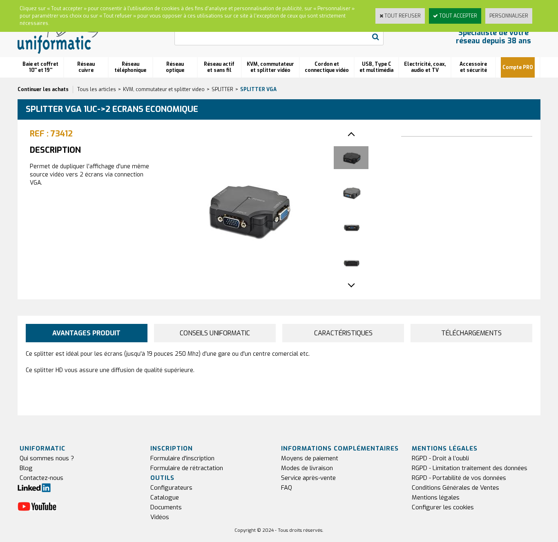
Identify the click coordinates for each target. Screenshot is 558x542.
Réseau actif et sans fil (219, 67)
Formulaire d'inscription (182, 458)
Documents (166, 507)
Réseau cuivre (86, 67)
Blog (26, 468)
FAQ (286, 488)
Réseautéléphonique (130, 67)
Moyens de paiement (309, 458)
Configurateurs (171, 488)
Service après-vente (308, 478)
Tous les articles (96, 89)
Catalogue (164, 497)
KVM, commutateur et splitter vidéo (270, 67)
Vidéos (159, 517)
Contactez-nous (41, 478)
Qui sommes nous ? (47, 458)
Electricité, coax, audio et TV (425, 67)
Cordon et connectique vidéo (327, 67)
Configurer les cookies (443, 507)
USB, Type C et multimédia (376, 67)
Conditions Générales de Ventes (455, 488)
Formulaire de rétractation (186, 468)
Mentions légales (436, 497)
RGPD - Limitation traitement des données (469, 468)
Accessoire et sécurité (473, 67)
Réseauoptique (175, 67)
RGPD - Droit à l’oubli (440, 458)
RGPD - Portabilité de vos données (459, 478)
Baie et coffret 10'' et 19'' (40, 67)
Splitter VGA (258, 89)
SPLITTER (222, 89)
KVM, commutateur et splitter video (164, 89)
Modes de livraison (307, 468)
